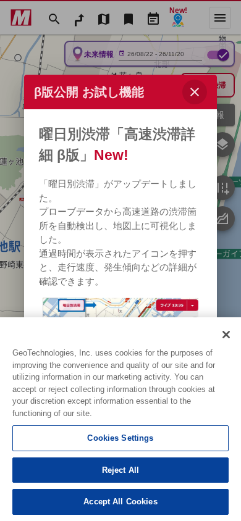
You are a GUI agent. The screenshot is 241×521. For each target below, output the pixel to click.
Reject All (120, 470)
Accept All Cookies (120, 501)
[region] (120, 419)
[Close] (226, 334)
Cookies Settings (120, 438)
